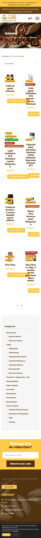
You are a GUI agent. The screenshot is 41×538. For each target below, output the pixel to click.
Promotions (11, 397)
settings (15, 531)
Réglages (16, 535)
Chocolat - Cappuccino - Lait (18, 377)
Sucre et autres (15, 336)
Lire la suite (17, 230)
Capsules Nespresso (17, 361)
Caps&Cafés (9, 513)
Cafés (8, 344)
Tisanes (12, 422)
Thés (11, 418)
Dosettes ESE (14, 369)
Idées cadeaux (12, 385)
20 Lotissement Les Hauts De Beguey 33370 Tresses (19, 501)
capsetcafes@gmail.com (14, 509)
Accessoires (11, 332)
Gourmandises (12, 381)
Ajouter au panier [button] (19, 101)
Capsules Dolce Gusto (18, 357)
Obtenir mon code (20, 463)
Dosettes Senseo (16, 373)
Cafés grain (13, 348)
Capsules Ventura (16, 365)
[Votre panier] (31, 19)
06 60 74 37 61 (10, 506)
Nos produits (9, 487)
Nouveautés (11, 393)
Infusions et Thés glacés (18, 413)
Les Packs (10, 389)
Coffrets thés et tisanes (18, 409)
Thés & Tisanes (12, 406)
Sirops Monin (11, 402)
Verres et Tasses (15, 340)
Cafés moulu (14, 352)
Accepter (6, 535)
